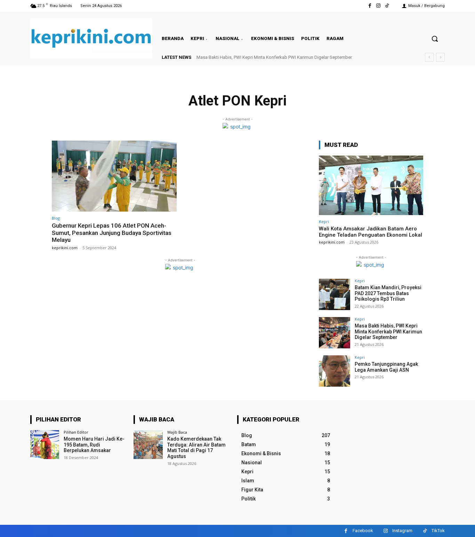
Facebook (363, 530)
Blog (56, 218)
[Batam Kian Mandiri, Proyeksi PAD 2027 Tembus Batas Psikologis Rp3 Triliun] (334, 294)
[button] (435, 39)
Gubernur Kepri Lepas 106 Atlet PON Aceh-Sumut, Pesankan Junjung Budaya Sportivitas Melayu (111, 232)
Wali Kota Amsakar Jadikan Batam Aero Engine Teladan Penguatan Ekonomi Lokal (370, 232)
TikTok (438, 530)
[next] (440, 57)
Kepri (324, 221)
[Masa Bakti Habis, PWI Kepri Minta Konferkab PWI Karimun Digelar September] (334, 332)
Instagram (402, 530)
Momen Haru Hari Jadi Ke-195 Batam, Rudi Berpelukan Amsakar (94, 444)
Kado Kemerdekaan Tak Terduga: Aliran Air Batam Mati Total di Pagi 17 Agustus (196, 447)
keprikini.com (65, 247)
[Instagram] (378, 5)
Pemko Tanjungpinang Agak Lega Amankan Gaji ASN (386, 367)
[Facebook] (369, 5)
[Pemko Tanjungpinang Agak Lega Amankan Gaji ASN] (334, 371)
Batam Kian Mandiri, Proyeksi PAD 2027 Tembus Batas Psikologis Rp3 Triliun (388, 293)
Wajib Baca (177, 432)
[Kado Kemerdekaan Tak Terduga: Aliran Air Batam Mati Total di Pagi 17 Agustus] (148, 444)
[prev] (429, 57)
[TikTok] (387, 5)
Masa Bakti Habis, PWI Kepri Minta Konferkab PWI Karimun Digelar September (274, 57)
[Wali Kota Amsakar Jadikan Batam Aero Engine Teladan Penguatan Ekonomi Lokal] (371, 185)
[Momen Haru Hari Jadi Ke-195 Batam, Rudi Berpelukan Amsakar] (44, 444)
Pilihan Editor (76, 432)
